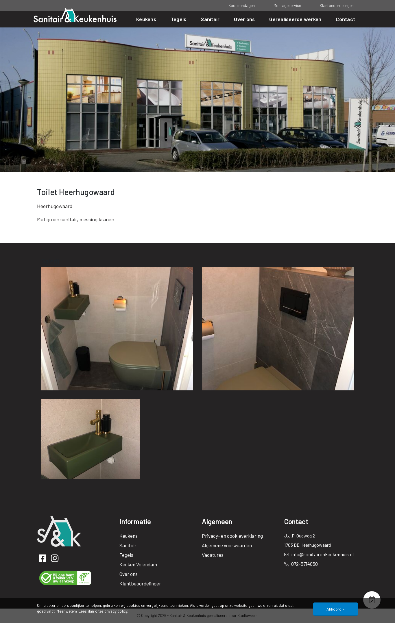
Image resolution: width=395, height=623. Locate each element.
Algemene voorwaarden (227, 545)
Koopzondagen (241, 5)
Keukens (146, 19)
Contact (345, 19)
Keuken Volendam (138, 564)
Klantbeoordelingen (337, 5)
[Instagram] (55, 559)
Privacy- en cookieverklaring (232, 536)
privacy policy (116, 611)
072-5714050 (304, 564)
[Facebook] (43, 559)
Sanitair (210, 19)
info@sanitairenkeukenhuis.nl (322, 554)
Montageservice (287, 5)
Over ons (244, 19)
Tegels (179, 19)
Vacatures (213, 555)
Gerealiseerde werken (295, 19)
